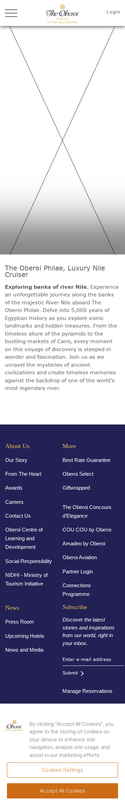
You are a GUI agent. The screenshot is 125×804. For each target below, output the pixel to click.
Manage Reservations (87, 691)
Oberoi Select (77, 474)
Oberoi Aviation (79, 557)
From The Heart (23, 474)
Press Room (19, 622)
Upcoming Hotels (24, 636)
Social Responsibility (28, 561)
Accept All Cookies (62, 791)
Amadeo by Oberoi (83, 543)
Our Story (16, 460)
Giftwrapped (76, 488)
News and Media (24, 650)
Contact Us (18, 516)
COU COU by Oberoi (86, 530)
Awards (14, 488)
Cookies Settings (62, 770)
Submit (70, 673)
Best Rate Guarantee (86, 460)
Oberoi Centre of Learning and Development (24, 538)
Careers (14, 502)
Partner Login (77, 571)
